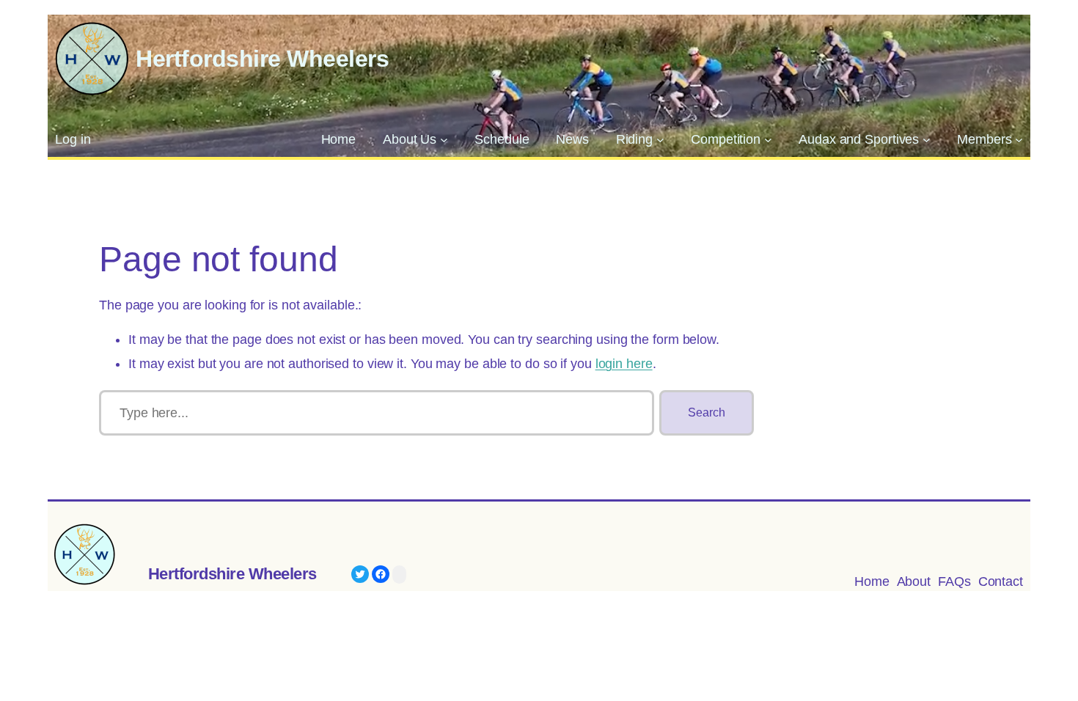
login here (624, 363)
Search (706, 412)
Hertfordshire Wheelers (262, 58)
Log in (72, 139)
